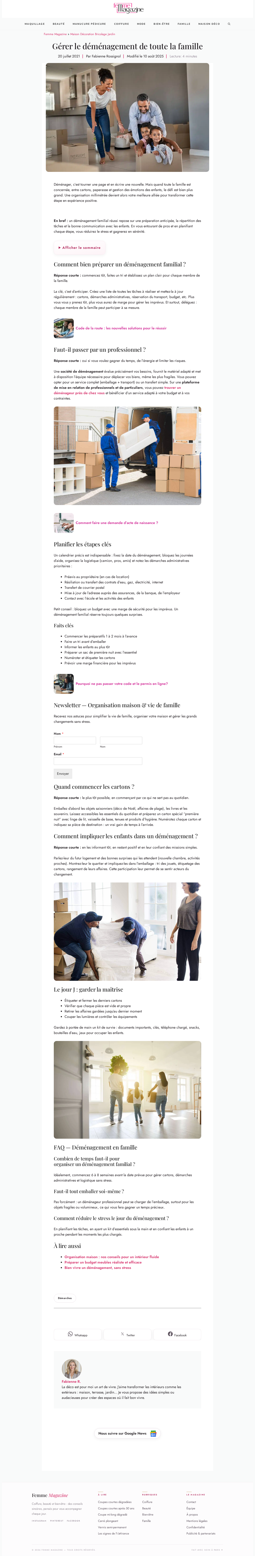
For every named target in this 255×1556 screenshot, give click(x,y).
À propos (192, 1515)
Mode (141, 24)
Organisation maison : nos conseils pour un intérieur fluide (112, 1257)
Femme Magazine (55, 34)
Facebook (73, 1521)
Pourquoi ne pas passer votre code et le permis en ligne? (122, 683)
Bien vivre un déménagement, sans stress (98, 1267)
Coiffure (121, 24)
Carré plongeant (108, 1521)
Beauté (59, 24)
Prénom (58, 746)
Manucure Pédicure (89, 24)
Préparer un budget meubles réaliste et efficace (103, 1262)
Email (59, 754)
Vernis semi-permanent (112, 1527)
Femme (50, 1495)
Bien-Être (162, 24)
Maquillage (35, 24)
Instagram (39, 1521)
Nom (59, 734)
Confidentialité (195, 1527)
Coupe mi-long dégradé (112, 1515)
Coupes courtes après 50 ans (116, 1508)
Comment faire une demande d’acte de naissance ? (117, 522)
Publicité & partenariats (200, 1533)
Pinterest (57, 1521)
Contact (191, 1502)
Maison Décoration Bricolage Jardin (92, 34)
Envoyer (63, 773)
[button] (229, 24)
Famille (184, 24)
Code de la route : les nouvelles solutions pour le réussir (121, 328)
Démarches (65, 1298)
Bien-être (147, 1515)
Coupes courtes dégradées (114, 1502)
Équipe (190, 1508)
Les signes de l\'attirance (113, 1533)
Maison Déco (209, 24)
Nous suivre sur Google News (122, 1433)
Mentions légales (196, 1521)
